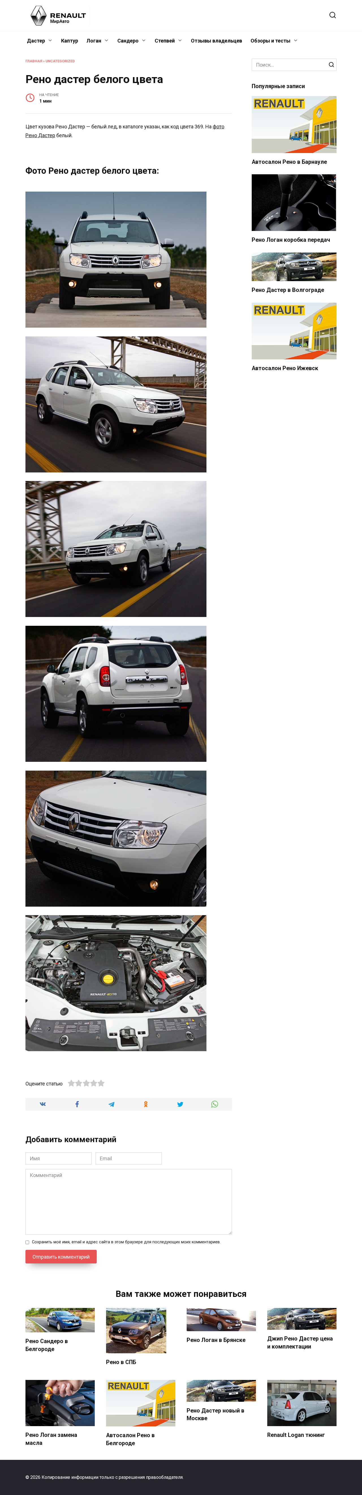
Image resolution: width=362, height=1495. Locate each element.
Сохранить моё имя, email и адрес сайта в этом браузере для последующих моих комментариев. (126, 1242)
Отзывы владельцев (216, 41)
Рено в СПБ (121, 1362)
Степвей (165, 41)
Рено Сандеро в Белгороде (46, 1345)
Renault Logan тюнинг (296, 1435)
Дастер (36, 41)
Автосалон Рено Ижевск (285, 368)
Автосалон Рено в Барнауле (289, 162)
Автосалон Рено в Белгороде (130, 1439)
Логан (94, 41)
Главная (33, 61)
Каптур (69, 41)
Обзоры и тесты (270, 41)
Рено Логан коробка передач (291, 240)
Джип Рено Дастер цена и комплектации (300, 1342)
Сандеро (128, 41)
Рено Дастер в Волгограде (288, 290)
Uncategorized (60, 61)
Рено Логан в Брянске (216, 1340)
